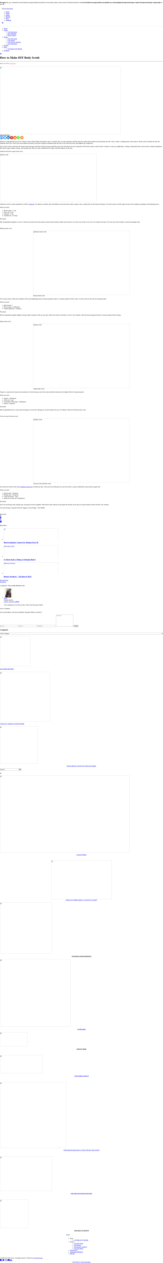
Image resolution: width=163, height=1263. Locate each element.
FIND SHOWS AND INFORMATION (81, 956)
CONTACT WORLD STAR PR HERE (12, 724)
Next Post (3, 582)
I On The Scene (12, 32)
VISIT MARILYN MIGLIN (81, 1076)
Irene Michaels (12, 33)
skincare (31, 204)
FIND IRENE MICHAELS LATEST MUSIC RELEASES (81, 1150)
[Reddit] (15, 137)
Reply (5, 598)
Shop (7, 18)
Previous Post (4, 580)
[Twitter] (5, 137)
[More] (22, 137)
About (7, 13)
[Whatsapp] (18, 137)
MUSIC (8, 17)
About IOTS (74, 1250)
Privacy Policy (12, 35)
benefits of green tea (26, 487)
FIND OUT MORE (81, 1049)
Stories (8, 15)
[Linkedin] (8, 137)
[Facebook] (1, 137)
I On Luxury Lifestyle (14, 42)
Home (7, 12)
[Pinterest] (11, 137)
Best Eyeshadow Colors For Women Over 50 (21, 543)
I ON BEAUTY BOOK (15, 49)
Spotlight (8, 20)
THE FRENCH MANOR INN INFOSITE (81, 1193)
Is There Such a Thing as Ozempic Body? (20, 560)
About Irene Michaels (76, 1252)
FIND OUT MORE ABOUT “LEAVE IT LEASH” (81, 900)
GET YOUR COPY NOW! (7, 669)
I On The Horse (12, 44)
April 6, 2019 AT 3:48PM (11, 602)
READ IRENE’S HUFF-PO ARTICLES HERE (81, 766)
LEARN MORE (81, 855)
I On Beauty (11, 40)
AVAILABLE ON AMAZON (81, 1230)
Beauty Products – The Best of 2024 (17, 577)
